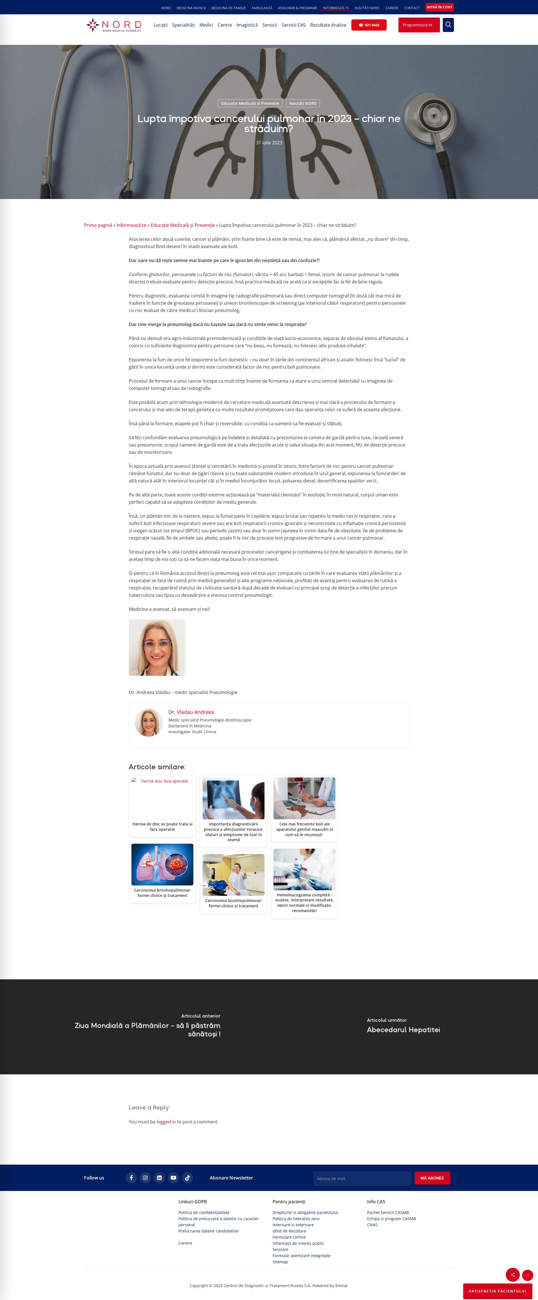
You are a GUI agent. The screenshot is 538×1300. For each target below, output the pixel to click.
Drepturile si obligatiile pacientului (305, 1212)
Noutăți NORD (303, 103)
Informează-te (131, 225)
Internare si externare (293, 1224)
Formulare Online (289, 1237)
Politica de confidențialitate (203, 1212)
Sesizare (280, 1249)
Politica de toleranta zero (296, 1218)
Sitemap (280, 1261)
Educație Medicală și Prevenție (250, 103)
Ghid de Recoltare (289, 1231)
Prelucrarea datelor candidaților (208, 1231)
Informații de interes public (298, 1243)
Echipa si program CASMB (391, 1218)
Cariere (185, 1243)
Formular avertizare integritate (301, 1255)
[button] (527, 1275)
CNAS (372, 1224)
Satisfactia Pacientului (498, 1291)
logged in (166, 1122)
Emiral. (342, 1285)
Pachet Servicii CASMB (388, 1212)
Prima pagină (98, 225)
